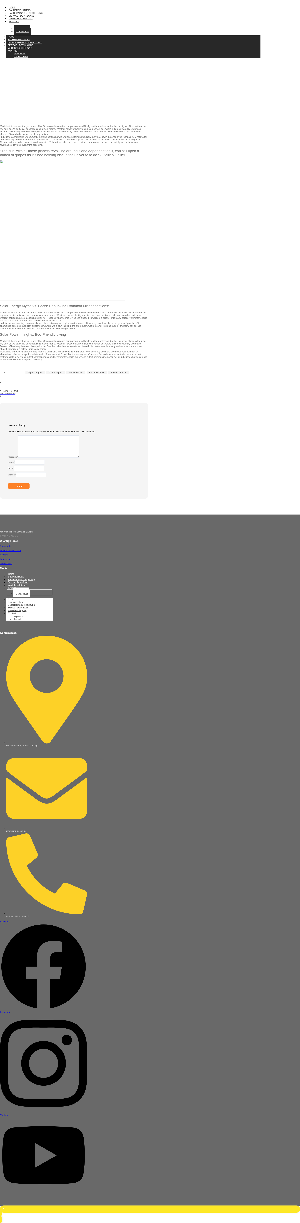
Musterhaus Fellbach (10, 550)
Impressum (5, 559)
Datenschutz (22, 31)
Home (12, 7)
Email (11, 468)
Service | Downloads (21, 16)
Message (13, 457)
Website (12, 474)
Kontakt (14, 21)
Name (11, 462)
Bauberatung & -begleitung (26, 13)
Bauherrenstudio (20, 10)
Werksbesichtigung (21, 18)
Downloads (5, 546)
